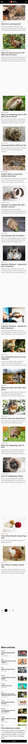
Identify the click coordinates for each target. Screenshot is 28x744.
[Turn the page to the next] (13, 610)
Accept (14, 741)
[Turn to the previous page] (2, 610)
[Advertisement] (14, 79)
